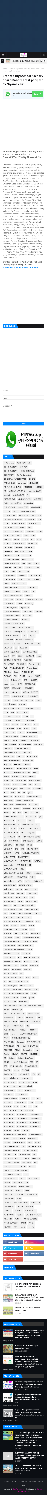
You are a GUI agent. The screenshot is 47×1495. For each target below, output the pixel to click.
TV (15, 1167)
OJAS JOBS (24, 933)
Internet (17, 809)
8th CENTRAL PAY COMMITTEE (15, 479)
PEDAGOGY (16, 969)
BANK (39, 531)
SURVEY (6, 1138)
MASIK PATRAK (23, 857)
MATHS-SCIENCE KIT (24, 865)
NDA (5, 917)
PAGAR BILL (8, 953)
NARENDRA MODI (31, 909)
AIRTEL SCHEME (9, 499)
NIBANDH (14, 925)
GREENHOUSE (26, 724)
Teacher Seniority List (12, 1150)
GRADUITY (19, 720)
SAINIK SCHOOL (16, 1066)
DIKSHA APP (27, 612)
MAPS (17, 853)
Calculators (32, 543)
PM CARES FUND (26, 986)
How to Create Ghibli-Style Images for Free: (26, 1346)
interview (26, 809)
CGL (29, 563)
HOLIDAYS (15, 776)
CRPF (23, 583)
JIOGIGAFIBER (9, 821)
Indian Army (8, 801)
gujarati (7, 740)
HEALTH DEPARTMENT (12, 760)
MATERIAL (37, 861)
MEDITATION (8, 877)
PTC (27, 1026)
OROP (30, 949)
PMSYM (15, 998)
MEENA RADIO (22, 877)
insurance (7, 809)
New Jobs (29, 921)
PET (21, 973)
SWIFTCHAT (32, 1138)
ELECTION (24, 648)
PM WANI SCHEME (31, 990)
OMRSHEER (8, 937)
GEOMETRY (29, 688)
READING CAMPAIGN (30, 1046)
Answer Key (28, 503)
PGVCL (35, 978)
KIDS (22, 833)
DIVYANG (25, 620)
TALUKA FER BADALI (11, 1146)
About (13, 1482)
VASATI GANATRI (25, 1187)
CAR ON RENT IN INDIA (23, 551)
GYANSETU (8, 748)
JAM (37, 813)
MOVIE (18, 897)
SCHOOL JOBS (27, 1078)
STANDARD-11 (36, 1114)
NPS (17, 929)
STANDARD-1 (9, 1114)
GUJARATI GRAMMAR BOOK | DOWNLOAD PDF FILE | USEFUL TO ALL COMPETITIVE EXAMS (29, 1455)
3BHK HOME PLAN (10, 471)
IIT (24, 793)
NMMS (23, 925)
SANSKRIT (25, 1070)
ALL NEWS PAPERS (24, 499)
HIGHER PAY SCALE (24, 768)
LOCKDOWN (8, 845)
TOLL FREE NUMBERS (11, 1162)
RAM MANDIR (9, 1042)
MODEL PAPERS (30, 889)
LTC (22, 849)
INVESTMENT (37, 809)
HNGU (6, 776)
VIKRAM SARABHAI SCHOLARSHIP (16, 1203)
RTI (37, 1062)
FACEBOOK (28, 660)
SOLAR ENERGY (20, 1102)
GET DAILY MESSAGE (30, 692)
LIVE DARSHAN (14, 841)
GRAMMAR (30, 720)
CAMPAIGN (8, 551)
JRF (24, 821)
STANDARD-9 (34, 1126)
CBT (23, 555)
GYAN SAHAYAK (25, 744)
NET (29, 917)
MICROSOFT (38, 881)
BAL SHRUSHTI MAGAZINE (13, 531)
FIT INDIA (7, 672)
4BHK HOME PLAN (27, 471)
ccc (30, 555)
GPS (18, 712)
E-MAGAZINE (33, 632)
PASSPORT (7, 965)
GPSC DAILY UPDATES (12, 716)
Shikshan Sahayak (10, 1098)
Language (31, 833)
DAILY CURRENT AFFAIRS (13, 595)
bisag (26, 535)
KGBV (6, 829)
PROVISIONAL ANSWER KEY (30, 1022)
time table (36, 1158)
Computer (22, 575)
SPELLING (7, 1106)
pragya (6, 1010)
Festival (31, 664)
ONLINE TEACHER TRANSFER (14, 949)
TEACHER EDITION (34, 1146)
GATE (20, 684)
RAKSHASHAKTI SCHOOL (21, 1038)
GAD (25, 680)
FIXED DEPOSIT (27, 672)
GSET (19, 728)
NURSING (7, 933)
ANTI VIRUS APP (9, 507)
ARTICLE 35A (23, 515)
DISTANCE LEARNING (11, 620)
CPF (28, 579)
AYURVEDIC (8, 527)
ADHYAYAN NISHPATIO (12, 487)
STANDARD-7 (9, 1126)
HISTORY (7, 772)
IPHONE (7, 813)
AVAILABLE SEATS (18, 523)
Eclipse (31, 636)
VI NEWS (19, 1191)
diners (40, 1482)
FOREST (37, 676)
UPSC (26, 1175)
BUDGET (7, 543)
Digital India (24, 608)
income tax (8, 797)
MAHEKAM (7, 853)
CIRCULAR (28, 567)
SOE (38, 1098)
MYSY (16, 905)
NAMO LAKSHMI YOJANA (13, 909)
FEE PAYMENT (9, 664)
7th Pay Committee (24, 475)
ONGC (17, 937)
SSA (35, 1106)
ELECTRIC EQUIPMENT (12, 652)
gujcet (15, 740)
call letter (18, 547)
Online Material (9, 945)
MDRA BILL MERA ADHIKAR (13, 873)
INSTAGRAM (33, 805)
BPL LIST (25, 539)
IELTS (6, 793)
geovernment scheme (12, 692)
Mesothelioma (9, 881)
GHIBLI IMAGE (33, 696)
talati (30, 1142)
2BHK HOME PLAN (10, 467)
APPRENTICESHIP (10, 515)
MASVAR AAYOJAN (10, 861)
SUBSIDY (25, 1130)
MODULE (20, 893)
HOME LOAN (8, 780)
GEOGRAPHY (16, 688)
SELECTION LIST (9, 1090)
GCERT (6, 688)
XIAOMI (23, 1223)
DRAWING (7, 632)
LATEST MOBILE (9, 837)
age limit (7, 495)
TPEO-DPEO (26, 1162)
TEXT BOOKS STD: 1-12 (12, 1158)
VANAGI (7, 1183)
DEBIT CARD (8, 600)
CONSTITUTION (34, 575)
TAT (23, 1146)
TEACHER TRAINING (30, 1150)
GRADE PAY (8, 720)
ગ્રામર (23, 1227)
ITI (32, 813)
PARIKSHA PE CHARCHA (12, 961)
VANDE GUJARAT (10, 1187)
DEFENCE (19, 600)
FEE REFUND (21, 664)
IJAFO (30, 793)
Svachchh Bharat (19, 1138)
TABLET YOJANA (19, 1142)
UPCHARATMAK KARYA (12, 1175)
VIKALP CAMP (9, 1199)
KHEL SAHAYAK (34, 829)
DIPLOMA (38, 612)
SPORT (23, 1106)
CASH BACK (8, 555)
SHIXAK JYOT (24, 1098)
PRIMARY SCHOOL (10, 1022)
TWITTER (23, 1167)
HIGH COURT (9, 768)
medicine (37, 873)
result (37, 1050)
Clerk (13, 571)
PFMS (28, 978)
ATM (39, 519)
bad (29, 527)
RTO (5, 1066)
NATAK (12, 913)
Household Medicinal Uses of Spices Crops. (27, 1309)
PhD (10, 982)
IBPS (22, 789)
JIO (40, 817)
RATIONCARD (9, 1046)
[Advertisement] (23, 26)
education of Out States (12, 644)
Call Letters (29, 547)
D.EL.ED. (26, 591)
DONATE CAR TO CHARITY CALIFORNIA (18, 628)
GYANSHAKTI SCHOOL (12, 752)
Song (31, 1102)
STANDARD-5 (22, 1122)
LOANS (39, 841)
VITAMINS (7, 1211)
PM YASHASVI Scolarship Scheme (16, 994)
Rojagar (12, 1058)
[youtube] (13, 1259)
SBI (33, 1074)
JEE (22, 817)
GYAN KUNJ (35, 740)
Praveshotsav (9, 1018)
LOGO (29, 845)
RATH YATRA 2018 (33, 1042)
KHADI (13, 829)
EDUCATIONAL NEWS (32, 644)
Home (5, 69)
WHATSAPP (8, 1219)
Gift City (7, 700)
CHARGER (7, 567)
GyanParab (38, 744)
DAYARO (28, 595)
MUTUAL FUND (31, 901)
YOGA (31, 1223)
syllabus (7, 1142)
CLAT (6, 571)
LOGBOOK (20, 845)
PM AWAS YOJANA (10, 986)
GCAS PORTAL (30, 684)
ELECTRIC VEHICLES (30, 652)
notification (8, 929)
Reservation (27, 1050)
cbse (17, 555)
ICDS (28, 789)
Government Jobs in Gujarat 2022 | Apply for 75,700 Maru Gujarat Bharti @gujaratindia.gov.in (29, 1384)
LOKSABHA (8, 849)
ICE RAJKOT (37, 789)
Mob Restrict (8, 889)
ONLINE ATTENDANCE (31, 937)
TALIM (37, 1142)
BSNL (39, 539)
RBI (18, 1046)
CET (23, 563)
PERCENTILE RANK (10, 973)
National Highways (25, 913)
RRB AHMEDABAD (20, 1062)
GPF (12, 712)
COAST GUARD (9, 575)
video (27, 1191)
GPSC (25, 712)
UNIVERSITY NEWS (21, 1171)
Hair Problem (9, 756)
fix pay (16, 672)
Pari (19, 957)
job (18, 821)
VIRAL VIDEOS (9, 1207)
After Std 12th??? (35, 491)
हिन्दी (15, 1227)
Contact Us (23, 1482)
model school (9, 893)
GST (13, 732)
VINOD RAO (35, 1203)
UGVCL (31, 1167)
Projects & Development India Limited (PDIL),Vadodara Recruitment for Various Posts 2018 (28, 1398)
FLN (15, 676)
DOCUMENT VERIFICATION (13, 624)
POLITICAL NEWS (10, 1002)
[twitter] (13, 1248)
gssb (34, 728)
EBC (24, 636)
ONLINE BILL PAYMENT (12, 941)
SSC (5, 1110)
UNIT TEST (7, 1171)
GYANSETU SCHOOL (22, 748)
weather (20, 1215)
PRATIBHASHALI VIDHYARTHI (14, 1014)
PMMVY (6, 998)
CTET (23, 587)
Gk (32, 700)
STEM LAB (7, 1130)
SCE (5, 1078)
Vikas (19, 1199)
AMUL (6, 503)
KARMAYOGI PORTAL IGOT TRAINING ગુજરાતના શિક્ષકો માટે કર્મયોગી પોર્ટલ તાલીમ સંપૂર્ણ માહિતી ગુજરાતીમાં (29, 1297)
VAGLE (22, 1179)
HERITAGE (17, 764)
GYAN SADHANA (10, 744)
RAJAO (6, 1038)
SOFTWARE (8, 1102)
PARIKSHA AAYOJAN (31, 957)
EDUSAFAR (8, 648)
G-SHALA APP (16, 680)
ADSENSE (39, 487)
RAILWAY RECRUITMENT (28, 1034)
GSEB (36, 724)
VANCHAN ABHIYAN (20, 1183)
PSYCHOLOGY (18, 1026)
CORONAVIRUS (9, 579)
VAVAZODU (8, 1191)
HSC (30, 784)
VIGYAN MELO (32, 1195)
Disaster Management (12, 616)
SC (39, 1074)
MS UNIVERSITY (9, 901)
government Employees (12, 708)
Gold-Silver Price (10, 704)
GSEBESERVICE (9, 728)
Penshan (27, 969)
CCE (31, 559)
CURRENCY (32, 587)
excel (39, 656)
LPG (16, 849)
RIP (5, 1058)
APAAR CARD (23, 507)
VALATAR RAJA (33, 1179)
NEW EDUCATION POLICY (13, 921)
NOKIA (31, 925)
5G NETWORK (9, 475)
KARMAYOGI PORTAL (11, 825)
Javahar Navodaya (10, 817)
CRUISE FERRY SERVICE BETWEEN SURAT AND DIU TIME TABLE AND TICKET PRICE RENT (29, 1468)
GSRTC (26, 728)
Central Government (11, 563)
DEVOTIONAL (9, 604)
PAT (16, 965)
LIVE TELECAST (28, 841)
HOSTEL (7, 784)
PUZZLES (23, 1030)
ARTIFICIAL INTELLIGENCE (13, 519)
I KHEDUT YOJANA (10, 789)
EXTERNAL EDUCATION (12, 660)
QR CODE (33, 1030)
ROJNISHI (7, 1062)
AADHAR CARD (9, 483)
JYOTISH (31, 821)
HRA (24, 784)
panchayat (26, 953)
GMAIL (38, 700)
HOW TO (16, 784)
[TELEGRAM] (34, 1259)
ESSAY (20, 656)
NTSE (32, 929)
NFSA (6, 925)
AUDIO (6, 523)
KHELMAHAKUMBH (11, 833)
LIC (5, 841)
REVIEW (15, 1054)
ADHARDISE (33, 483)
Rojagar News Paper (25, 1058)
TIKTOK (26, 1158)
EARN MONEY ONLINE (12, 636)
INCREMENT (19, 797)
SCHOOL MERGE (10, 1082)
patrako (24, 965)
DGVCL (19, 604)
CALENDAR (8, 547)
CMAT (20, 571)
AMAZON (37, 499)
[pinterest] (13, 1253)
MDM (22, 869)
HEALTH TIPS (28, 760)
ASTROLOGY (30, 519)
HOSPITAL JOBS (34, 780)
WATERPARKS (9, 1215)
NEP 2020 (20, 917)
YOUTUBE (7, 1227)
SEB (14, 1086)
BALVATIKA (30, 531)
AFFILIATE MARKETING (17, 491)
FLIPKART (7, 676)
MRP (31, 897)
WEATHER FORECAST (33, 1215)
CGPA (36, 563)
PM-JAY (33, 994)
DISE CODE (27, 616)
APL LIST (7, 511)
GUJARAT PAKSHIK (33, 732)
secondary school (25, 1086)
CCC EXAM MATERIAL (11, 559)
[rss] (34, 1248)
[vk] (34, 1253)
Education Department (24, 640)
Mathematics (8, 865)
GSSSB (6, 732)
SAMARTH (7, 1070)
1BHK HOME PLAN (24, 463)
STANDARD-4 (9, 1122)
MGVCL (27, 881)
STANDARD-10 (22, 1114)
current (6, 591)
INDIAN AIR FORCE (33, 797)
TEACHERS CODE (10, 1154)
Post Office (23, 1002)
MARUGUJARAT (9, 857)
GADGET (34, 680)
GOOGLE (22, 704)
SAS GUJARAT (24, 1074)
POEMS (23, 998)
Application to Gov (28, 511)
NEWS (38, 921)
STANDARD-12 (9, 1118)
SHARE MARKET (21, 1094)
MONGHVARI (32, 893)
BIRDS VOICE (16, 535)
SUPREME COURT (35, 1134)
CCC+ (24, 559)
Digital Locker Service (12, 612)
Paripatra (27, 961)
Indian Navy (8, 805)
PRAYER (20, 1018)
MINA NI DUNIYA (10, 885)
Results (6, 1054)
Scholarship (14, 1078)
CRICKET (15, 583)
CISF (37, 567)
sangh (16, 1070)
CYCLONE (16, 591)
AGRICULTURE (18, 495)
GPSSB (25, 716)
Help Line (7, 764)
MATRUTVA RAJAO (10, 869)
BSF (32, 539)
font (29, 676)
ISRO (26, 813)
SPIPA (16, 1106)
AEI (5, 491)
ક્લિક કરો (37, 94)
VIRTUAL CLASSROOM (25, 1207)
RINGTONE (34, 1054)
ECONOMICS (8, 640)
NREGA (24, 929)
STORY (16, 1130)
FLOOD (22, 676)
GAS (12, 684)
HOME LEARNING (29, 776)
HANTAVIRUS (32, 756)
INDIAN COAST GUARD (24, 801)
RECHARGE (8, 1050)
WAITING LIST (30, 1211)
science (6, 1086)
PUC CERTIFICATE (10, 1030)
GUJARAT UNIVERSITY (28, 736)
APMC (15, 511)
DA (33, 591)
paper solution (9, 957)
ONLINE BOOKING (30, 941)
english (6, 656)
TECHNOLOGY (24, 1154)
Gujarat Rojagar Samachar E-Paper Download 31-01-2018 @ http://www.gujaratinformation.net (29, 1414)
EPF (13, 656)
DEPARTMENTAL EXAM (34, 600)
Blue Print (7, 539)
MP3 (25, 897)
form (6, 680)
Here (36, 267)
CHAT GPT (18, 567)
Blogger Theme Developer (30, 1490)
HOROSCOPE (21, 780)
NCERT (38, 913)
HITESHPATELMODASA (22, 772)
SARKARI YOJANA (10, 1074)
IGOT (13, 793)
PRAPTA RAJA (17, 1010)
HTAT (37, 784)
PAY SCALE (34, 965)
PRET (39, 1018)
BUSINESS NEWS (19, 543)
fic (38, 664)
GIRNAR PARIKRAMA (20, 700)
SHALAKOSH (8, 1094)
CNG (27, 571)
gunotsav (23, 740)
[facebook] (13, 1242)
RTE (31, 1062)
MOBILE (19, 889)
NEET (12, 917)
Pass (36, 961)
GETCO (6, 696)
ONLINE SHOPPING (25, 945)
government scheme (32, 708)
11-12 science (9, 463)
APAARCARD (35, 507)
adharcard (22, 483)
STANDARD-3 (35, 1118)
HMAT (35, 772)
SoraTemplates (18, 1489)
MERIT (32, 877)
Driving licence (19, 632)
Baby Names (20, 527)
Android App (16, 503)
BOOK (16, 539)
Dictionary (29, 604)
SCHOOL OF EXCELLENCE (28, 1082)
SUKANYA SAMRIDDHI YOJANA (15, 1134)
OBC (15, 933)
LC (19, 837)
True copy (7, 1167)
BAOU (6, 535)
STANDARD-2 (22, 1118)
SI (33, 1098)
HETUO (27, 764)
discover (32, 1482)
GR (32, 716)
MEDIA (29, 873)
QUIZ (6, 1034)
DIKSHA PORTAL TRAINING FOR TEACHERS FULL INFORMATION (28, 1285)
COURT (21, 579)
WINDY (17, 1219)
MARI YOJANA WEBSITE (30, 853)
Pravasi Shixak (33, 1014)
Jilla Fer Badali (31, 817)
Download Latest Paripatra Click (18, 267)
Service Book (29, 1090)
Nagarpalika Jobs (28, 905)
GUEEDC (21, 732)
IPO (19, 813)
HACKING (27, 752)
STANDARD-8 (22, 1126)
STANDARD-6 (34, 1122)
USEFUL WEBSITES (10, 1179)
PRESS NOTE (30, 1018)
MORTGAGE (8, 897)
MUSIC (20, 901)
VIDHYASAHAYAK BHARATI (13, 1195)
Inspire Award (21, 805)
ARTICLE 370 (36, 515)
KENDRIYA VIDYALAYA (30, 825)
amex (24, 1485)
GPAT (6, 712)
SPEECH (39, 1102)
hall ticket (20, 756)
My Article (7, 905)
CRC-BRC (36, 579)
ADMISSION (28, 487)
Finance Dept (32, 668)
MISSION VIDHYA (25, 885)
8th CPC (32, 479)
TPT (35, 1162)
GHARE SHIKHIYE (18, 696)
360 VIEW (23, 467)
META (20, 881)
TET (34, 1154)
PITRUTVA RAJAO (22, 982)
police (31, 998)
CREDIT (6, 583)
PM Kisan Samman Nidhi (13, 990)
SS (30, 1106)
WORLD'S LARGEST (10, 1223)
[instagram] (34, 1242)
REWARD (24, 1054)
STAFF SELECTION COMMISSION (21, 1110)
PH (5, 982)
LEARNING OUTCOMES (32, 837)
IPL (14, 813)
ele (16, 648)
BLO (33, 535)
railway (13, 1034)
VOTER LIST (18, 1211)
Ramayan (20, 1042)
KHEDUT (22, 829)
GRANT (6, 724)
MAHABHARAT (32, 849)
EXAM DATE (30, 656)
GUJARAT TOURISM (11, 736)
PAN (17, 953)
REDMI (17, 1050)
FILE (5, 668)
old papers (35, 933)
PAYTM (6, 969)
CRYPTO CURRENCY (11, 587)
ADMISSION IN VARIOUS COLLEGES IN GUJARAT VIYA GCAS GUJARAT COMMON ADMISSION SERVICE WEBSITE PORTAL (29, 1334)
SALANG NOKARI (31, 1066)
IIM (19, 793)
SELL (20, 1090)
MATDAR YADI (25, 861)
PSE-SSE (6, 1026)
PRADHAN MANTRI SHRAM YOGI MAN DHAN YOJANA (23, 1006)
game (6, 684)
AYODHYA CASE (34, 523)
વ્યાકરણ (31, 1227)
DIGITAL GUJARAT (10, 608)
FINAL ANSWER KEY (17, 668)
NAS (5, 913)
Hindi (36, 768)
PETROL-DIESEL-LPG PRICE (13, 978)
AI (27, 495)
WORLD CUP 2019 (30, 1219)
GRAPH (15, 724)
